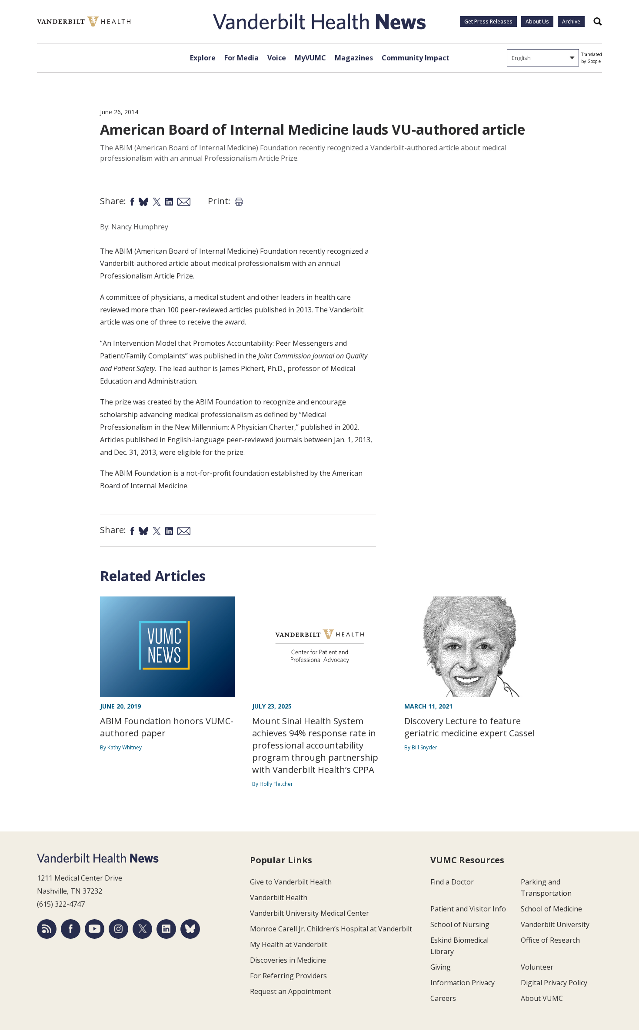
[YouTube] (94, 929)
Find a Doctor (452, 882)
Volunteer (537, 967)
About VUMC (542, 998)
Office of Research (550, 940)
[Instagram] (118, 929)
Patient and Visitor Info (468, 909)
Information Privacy (462, 982)
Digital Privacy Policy (554, 982)
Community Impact (415, 58)
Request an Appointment (290, 991)
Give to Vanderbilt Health (291, 882)
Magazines (354, 58)
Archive (571, 21)
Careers (443, 998)
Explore (203, 58)
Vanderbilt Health (278, 897)
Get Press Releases (488, 21)
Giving (440, 967)
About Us (537, 21)
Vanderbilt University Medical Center (309, 913)
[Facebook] (70, 929)
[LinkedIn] (166, 929)
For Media (241, 58)
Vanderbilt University (555, 924)
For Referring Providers (288, 975)
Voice (276, 58)
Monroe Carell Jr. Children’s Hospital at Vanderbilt (331, 929)
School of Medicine (551, 909)
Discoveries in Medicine (288, 960)
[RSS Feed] (47, 929)
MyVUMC (310, 58)
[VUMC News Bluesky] (190, 929)
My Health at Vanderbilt (288, 944)
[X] (142, 929)
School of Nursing (459, 924)
